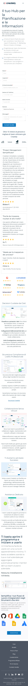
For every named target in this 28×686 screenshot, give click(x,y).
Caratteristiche (14, 657)
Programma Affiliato (14, 660)
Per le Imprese (14, 664)
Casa (14, 644)
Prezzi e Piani (14, 651)
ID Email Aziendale (7, 85)
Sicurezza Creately (14, 400)
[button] (23, 3)
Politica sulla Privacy (19, 678)
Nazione (4, 106)
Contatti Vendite (9, 125)
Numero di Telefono (7, 92)
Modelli (14, 647)
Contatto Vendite (14, 667)
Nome (4, 71)
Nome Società (6, 99)
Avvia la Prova (14, 633)
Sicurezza (14, 680)
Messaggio (5, 114)
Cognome (5, 78)
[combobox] (14, 109)
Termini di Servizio (8, 678)
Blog (14, 654)
